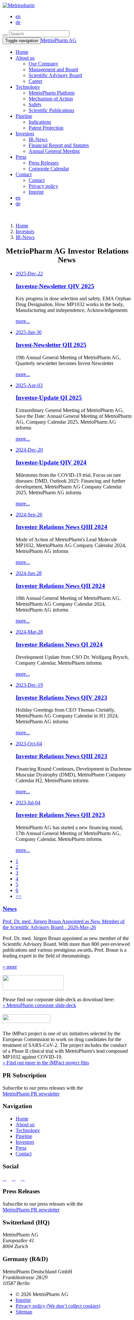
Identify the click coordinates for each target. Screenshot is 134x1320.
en (18, 16)
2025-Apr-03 (29, 385)
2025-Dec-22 (29, 273)
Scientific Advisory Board (55, 75)
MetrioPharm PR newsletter (31, 1093)
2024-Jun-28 (29, 573)
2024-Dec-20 (29, 450)
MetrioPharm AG (58, 40)
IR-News (38, 139)
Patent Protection (46, 128)
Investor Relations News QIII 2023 (61, 756)
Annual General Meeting (54, 151)
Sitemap (24, 1311)
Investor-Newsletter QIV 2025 (55, 286)
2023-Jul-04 (28, 802)
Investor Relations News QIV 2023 (61, 697)
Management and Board (53, 69)
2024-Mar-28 (29, 632)
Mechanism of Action (51, 98)
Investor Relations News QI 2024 (59, 644)
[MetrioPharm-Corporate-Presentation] (33, 988)
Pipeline (24, 116)
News (10, 908)
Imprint (36, 192)
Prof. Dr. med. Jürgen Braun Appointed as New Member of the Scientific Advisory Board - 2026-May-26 (64, 924)
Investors (25, 133)
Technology (28, 87)
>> (18, 896)
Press (21, 157)
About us (25, 58)
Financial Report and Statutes (59, 145)
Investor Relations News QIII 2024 (61, 526)
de (18, 22)
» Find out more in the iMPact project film (46, 1062)
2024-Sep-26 (29, 514)
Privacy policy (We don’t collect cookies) (58, 1306)
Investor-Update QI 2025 (49, 397)
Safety (35, 104)
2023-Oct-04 (29, 743)
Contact (24, 174)
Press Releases (44, 163)
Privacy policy (43, 186)
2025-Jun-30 (29, 332)
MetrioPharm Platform (51, 93)
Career (35, 81)
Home (22, 1118)
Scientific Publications (51, 110)
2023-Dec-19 (29, 685)
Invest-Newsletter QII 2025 (51, 344)
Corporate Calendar (49, 168)
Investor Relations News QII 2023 (60, 814)
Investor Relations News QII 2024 (60, 585)
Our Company (43, 63)
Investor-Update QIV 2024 (51, 462)
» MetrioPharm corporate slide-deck (39, 1005)
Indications (40, 122)
